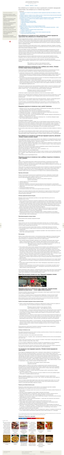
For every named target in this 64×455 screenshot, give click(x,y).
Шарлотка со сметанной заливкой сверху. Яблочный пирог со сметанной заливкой (9, 24)
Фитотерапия (23, 24)
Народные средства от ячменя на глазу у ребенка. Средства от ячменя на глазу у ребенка (37, 18)
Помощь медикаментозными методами (28, 21)
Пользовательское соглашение (28, 451)
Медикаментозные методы (52, 413)
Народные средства (23, 413)
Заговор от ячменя (32, 414)
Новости (32, 5)
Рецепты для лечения (38, 414)
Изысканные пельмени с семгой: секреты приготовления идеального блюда (10, 15)
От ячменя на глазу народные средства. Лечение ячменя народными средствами (35, 32)
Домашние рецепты (32, 2)
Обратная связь (42, 451)
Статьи (35, 5)
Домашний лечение (41, 413)
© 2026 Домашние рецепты (7, 451)
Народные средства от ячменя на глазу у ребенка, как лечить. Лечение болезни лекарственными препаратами (40, 15)
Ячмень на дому (43, 414)
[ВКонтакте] (22, 418)
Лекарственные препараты (35, 413)
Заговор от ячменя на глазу (26, 30)
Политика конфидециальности (25, 452)
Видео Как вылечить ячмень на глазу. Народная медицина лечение (32, 26)
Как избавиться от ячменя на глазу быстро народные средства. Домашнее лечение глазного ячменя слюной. (40, 17)
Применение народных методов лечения (28, 22)
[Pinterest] (31, 418)
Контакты (23, 451)
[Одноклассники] (40, 418)
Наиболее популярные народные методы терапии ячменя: (32, 29)
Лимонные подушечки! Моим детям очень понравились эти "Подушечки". (9, 32)
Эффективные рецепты (27, 414)
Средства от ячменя (29, 413)
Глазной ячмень (47, 413)
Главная (27, 5)
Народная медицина (21, 414)
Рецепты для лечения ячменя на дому (28, 33)
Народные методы (58, 413)
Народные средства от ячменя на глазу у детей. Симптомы (31, 16)
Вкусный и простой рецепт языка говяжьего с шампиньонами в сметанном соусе (9, 19)
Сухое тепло (23, 23)
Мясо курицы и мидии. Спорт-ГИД (9, 29)
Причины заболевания (25, 19)
